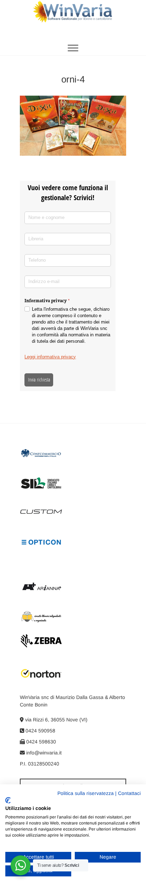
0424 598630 (40, 741)
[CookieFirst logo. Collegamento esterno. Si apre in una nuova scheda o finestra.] (8, 800)
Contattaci (129, 793)
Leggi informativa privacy (50, 356)
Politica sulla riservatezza (85, 793)
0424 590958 (39, 730)
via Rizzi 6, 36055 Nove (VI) (56, 719)
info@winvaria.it (43, 753)
